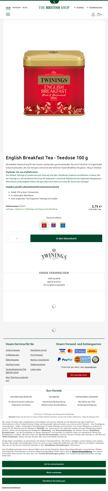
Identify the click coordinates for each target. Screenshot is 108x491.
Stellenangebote (37, 364)
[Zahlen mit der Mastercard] (70, 351)
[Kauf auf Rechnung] (80, 351)
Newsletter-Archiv (38, 350)
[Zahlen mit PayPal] (65, 359)
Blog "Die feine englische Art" (17, 379)
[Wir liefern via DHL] (92, 351)
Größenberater (12, 355)
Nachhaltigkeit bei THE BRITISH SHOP (16, 371)
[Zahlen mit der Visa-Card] (62, 351)
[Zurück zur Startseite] (54, 7)
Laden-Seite (35, 369)
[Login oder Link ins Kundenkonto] (93, 14)
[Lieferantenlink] (54, 254)
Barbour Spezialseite (39, 359)
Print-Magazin (36, 355)
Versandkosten (91, 367)
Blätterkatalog (12, 359)
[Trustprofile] (82, 359)
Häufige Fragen (13, 364)
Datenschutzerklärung (82, 451)
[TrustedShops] (95, 359)
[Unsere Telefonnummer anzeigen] (54, 2)
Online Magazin (13, 350)
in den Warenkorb (66, 238)
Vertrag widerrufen (78, 375)
